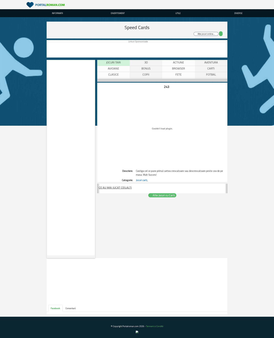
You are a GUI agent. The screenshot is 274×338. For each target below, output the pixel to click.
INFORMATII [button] (57, 13)
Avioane (113, 68)
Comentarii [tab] (70, 308)
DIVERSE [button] (238, 13)
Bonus (145, 68)
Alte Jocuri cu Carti (163, 195)
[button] (98, 188)
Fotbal (211, 74)
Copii (146, 74)
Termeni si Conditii (154, 326)
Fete (178, 74)
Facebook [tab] (55, 308)
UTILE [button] (178, 13)
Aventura (211, 62)
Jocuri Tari (113, 62)
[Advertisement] (140, 50)
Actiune (178, 62)
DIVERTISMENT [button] (118, 13)
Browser (178, 68)
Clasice (113, 74)
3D (146, 62)
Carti (211, 68)
